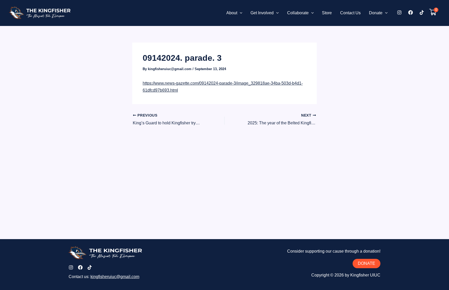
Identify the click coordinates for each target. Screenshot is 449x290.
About (231, 13)
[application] (239, 13)
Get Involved (262, 13)
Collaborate (298, 13)
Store (327, 13)
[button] (366, 263)
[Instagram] (399, 12)
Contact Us (350, 13)
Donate (375, 13)
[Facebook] (410, 12)
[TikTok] (421, 12)
